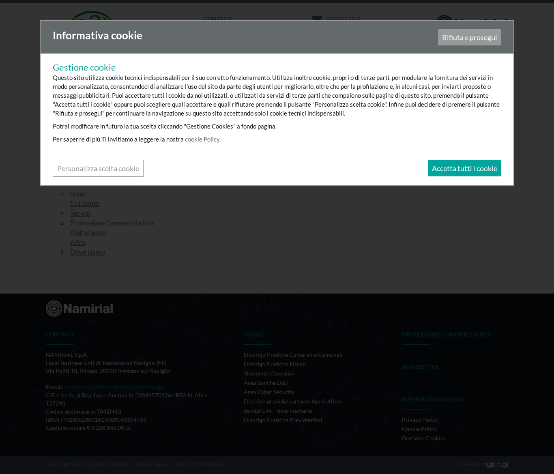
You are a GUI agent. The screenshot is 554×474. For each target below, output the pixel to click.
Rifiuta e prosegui (469, 37)
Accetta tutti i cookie (464, 168)
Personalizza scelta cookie (98, 168)
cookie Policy (202, 139)
